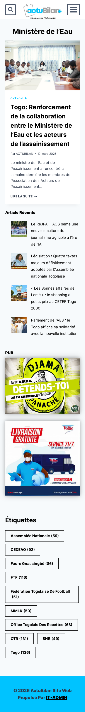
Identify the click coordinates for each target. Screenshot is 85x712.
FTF (19, 577)
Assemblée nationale (35, 536)
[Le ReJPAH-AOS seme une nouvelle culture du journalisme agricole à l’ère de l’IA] (19, 229)
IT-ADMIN (56, 697)
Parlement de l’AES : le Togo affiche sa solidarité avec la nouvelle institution (54, 327)
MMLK (21, 611)
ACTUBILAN (24, 153)
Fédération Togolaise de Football (40, 594)
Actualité (18, 97)
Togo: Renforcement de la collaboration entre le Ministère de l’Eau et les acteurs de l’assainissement (41, 125)
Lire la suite (23, 196)
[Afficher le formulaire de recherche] (10, 9)
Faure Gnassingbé (32, 563)
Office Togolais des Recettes (41, 624)
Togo (20, 652)
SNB (51, 638)
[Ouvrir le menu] (73, 9)
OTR (19, 638)
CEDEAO (23, 549)
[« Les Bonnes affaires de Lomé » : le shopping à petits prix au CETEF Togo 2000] (19, 293)
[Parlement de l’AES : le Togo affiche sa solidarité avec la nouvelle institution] (19, 325)
